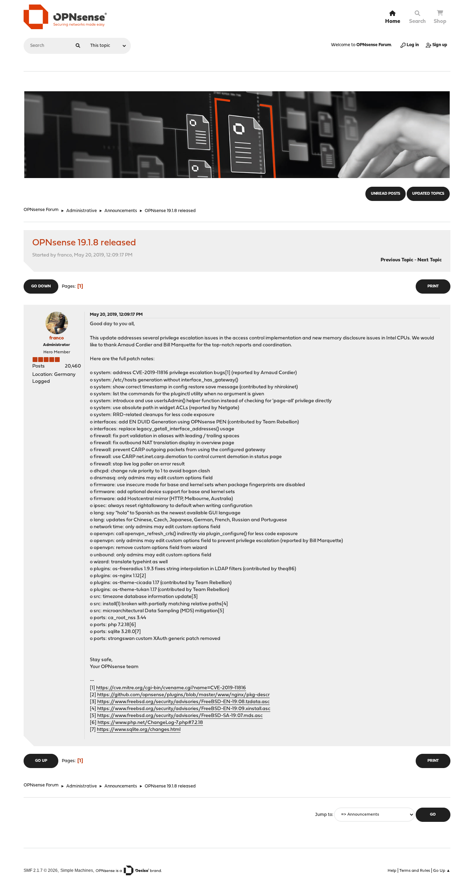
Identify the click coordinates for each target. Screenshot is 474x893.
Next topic (429, 260)
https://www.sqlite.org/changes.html (138, 729)
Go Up (41, 761)
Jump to (323, 814)
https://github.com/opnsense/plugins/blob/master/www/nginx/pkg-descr (183, 695)
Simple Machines (76, 870)
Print (433, 286)
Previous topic (397, 260)
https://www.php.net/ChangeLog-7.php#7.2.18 (150, 722)
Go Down (41, 286)
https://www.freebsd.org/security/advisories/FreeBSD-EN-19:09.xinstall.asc (183, 708)
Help (392, 871)
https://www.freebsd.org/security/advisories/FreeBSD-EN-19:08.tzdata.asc (183, 702)
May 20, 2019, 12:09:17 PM (116, 314)
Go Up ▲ (441, 871)
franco (56, 338)
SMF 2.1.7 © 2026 (41, 870)
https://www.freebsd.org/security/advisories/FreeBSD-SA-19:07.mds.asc (180, 715)
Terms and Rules (414, 871)
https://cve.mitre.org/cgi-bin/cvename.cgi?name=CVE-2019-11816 (171, 688)
